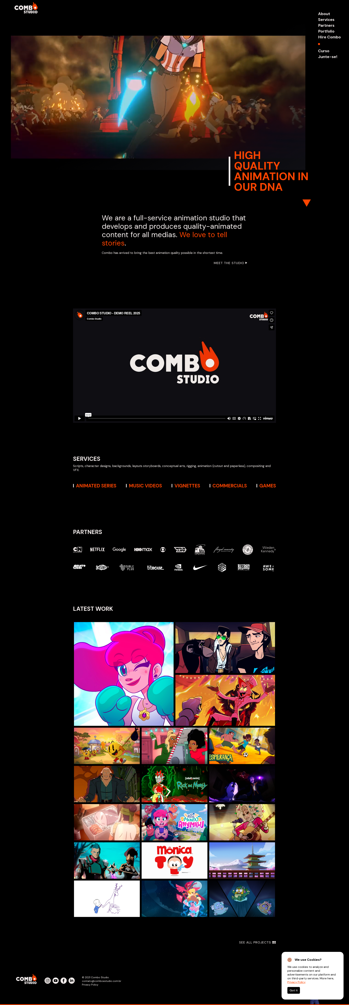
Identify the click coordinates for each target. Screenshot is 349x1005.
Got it (294, 990)
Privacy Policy (296, 982)
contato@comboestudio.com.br (101, 981)
